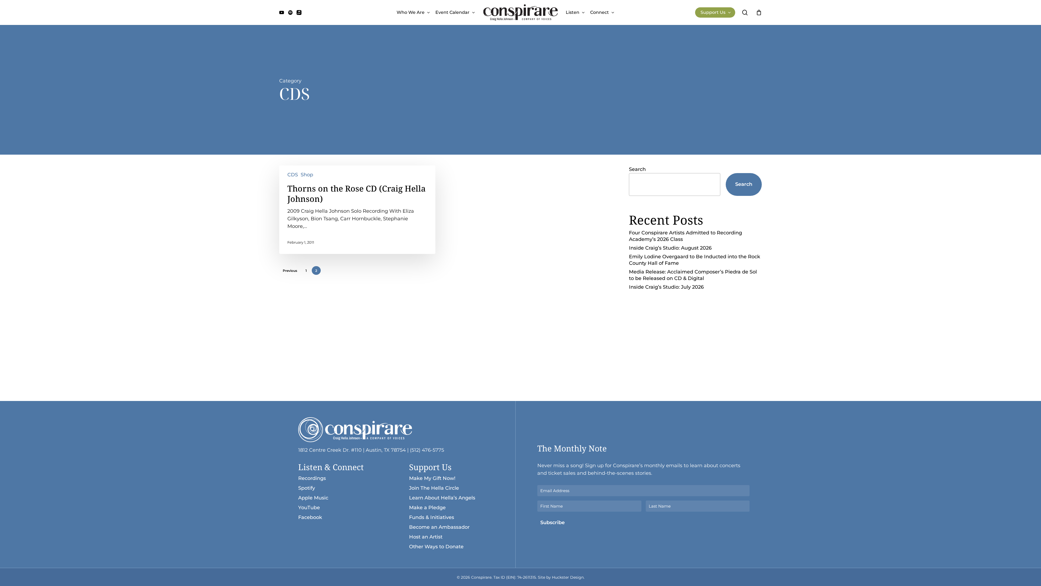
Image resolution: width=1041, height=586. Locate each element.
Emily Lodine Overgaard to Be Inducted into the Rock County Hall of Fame (694, 260)
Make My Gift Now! (432, 478)
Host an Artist (425, 537)
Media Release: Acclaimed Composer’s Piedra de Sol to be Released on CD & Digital (693, 275)
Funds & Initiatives (431, 517)
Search (637, 169)
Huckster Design (568, 577)
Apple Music (313, 498)
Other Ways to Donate (436, 547)
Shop (307, 175)
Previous (290, 271)
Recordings (312, 478)
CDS (292, 175)
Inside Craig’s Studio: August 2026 (670, 248)
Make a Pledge (427, 508)
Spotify (306, 488)
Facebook (310, 517)
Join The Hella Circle (434, 488)
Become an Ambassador (439, 527)
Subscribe (552, 523)
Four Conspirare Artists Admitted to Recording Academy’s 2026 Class (685, 236)
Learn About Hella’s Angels (442, 498)
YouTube (309, 508)
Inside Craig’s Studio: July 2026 (666, 287)
